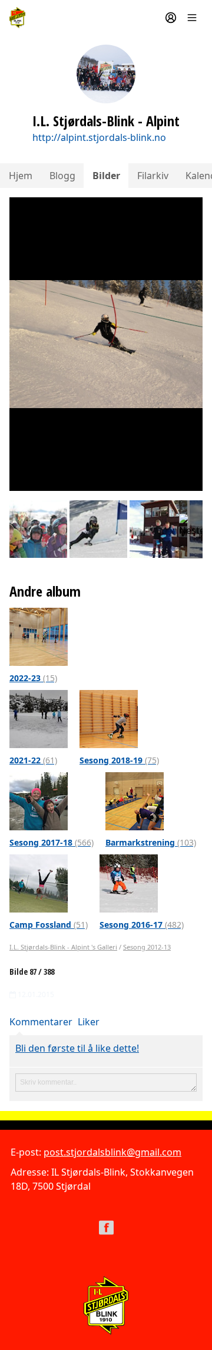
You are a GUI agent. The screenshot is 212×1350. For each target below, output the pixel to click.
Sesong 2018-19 (119, 760)
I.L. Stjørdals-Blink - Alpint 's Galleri (63, 946)
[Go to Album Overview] (38, 635)
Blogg (62, 175)
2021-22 (33, 760)
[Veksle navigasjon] (192, 17)
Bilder (106, 175)
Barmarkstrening (150, 842)
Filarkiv (152, 175)
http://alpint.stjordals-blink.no (99, 137)
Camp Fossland (48, 924)
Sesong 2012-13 (147, 946)
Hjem (20, 175)
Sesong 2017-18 (51, 842)
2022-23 (33, 678)
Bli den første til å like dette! (77, 1048)
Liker (89, 1021)
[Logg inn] (170, 17)
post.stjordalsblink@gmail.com (112, 1152)
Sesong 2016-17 (142, 924)
